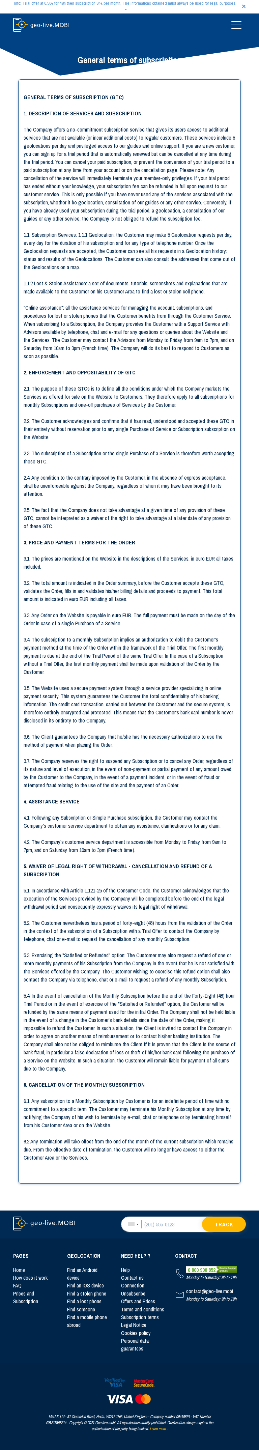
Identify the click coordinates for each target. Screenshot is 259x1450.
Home (19, 1270)
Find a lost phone (84, 1301)
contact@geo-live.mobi (209, 1291)
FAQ (17, 1285)
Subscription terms (140, 1317)
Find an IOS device (85, 1285)
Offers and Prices (138, 1301)
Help (125, 1270)
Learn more (158, 1428)
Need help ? (135, 1255)
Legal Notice (133, 1325)
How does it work (30, 1277)
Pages (21, 1255)
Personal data (135, 1340)
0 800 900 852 (201, 1270)
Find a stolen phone (86, 1293)
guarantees (132, 1348)
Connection (132, 1285)
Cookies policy (135, 1333)
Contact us (132, 1277)
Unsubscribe (133, 1293)
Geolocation (83, 1255)
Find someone (81, 1309)
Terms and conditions (142, 1309)
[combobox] (133, 1224)
